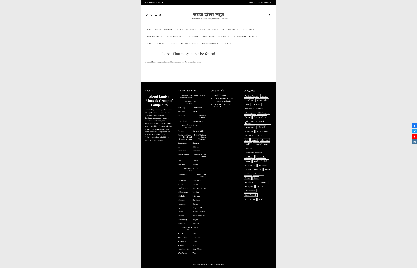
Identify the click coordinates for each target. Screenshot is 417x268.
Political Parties (199, 212)
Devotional (254, 36)
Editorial (222, 36)
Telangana (182, 241)
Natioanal (168, 29)
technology (197, 237)
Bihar (195, 111)
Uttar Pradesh (183, 249)
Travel (195, 241)
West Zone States (154, 36)
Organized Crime (199, 208)
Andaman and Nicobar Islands (185, 97)
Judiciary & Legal (188, 43)
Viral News (209, 264)
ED (179, 147)
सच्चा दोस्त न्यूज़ (208, 14)
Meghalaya (182, 196)
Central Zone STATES (185, 29)
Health (195, 165)
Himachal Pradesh (188, 169)
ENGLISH (228, 43)
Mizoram (196, 196)
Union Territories (175, 36)
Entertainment (239, 36)
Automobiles (197, 108)
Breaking (181, 115)
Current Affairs (208, 36)
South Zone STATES (230, 29)
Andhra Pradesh (199, 96)
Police (180, 212)
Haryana (181, 165)
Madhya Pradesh (199, 188)
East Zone (247, 29)
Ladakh (195, 184)
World (158, 29)
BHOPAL (181, 111)
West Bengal (182, 253)
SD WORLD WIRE (187, 229)
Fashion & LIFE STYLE (200, 156)
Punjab (195, 220)
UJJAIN (195, 245)
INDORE (196, 169)
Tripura (181, 245)
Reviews (196, 224)
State (194, 233)
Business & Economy (210, 43)
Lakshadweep (183, 188)
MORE (149, 43)
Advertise (267, 2)
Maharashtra (183, 192)
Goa (179, 161)
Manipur (196, 192)
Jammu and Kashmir (201, 175)
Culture (181, 131)
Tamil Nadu (182, 237)
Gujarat (195, 161)
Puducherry (182, 220)
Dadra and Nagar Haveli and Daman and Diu (185, 137)
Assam (195, 102)
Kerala (180, 184)
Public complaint (199, 216)
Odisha (195, 204)
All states (193, 36)
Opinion (181, 208)
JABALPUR (182, 174)
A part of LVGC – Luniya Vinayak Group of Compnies (208, 18)
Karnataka (197, 180)
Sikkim (195, 228)
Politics (160, 43)
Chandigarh (182, 121)
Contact (260, 2)
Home (149, 29)
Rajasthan (181, 224)
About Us (252, 2)
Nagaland (196, 200)
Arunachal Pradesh (187, 103)
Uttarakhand (197, 249)
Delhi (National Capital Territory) (200, 137)
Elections (196, 151)
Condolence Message (187, 126)
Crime (172, 43)
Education (182, 151)
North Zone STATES (208, 29)
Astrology (181, 108)
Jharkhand (182, 180)
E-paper (196, 143)
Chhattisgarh (198, 121)
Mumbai (181, 200)
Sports (180, 233)
